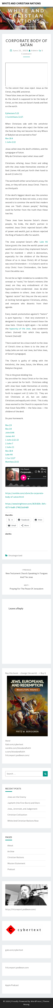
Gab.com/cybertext (14, 744)
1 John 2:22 (10, 142)
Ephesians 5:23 (12, 113)
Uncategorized (15, 555)
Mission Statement (16, 863)
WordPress (36, 1001)
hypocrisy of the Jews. (20, 328)
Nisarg (26, 1004)
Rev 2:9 (8, 425)
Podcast (11, 869)
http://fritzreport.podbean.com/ (20, 909)
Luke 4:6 (44, 241)
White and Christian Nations (21, 3)
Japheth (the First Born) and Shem (23, 802)
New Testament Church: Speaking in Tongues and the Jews (27, 573)
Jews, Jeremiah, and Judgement (22, 808)
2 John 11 (9, 447)
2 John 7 (9, 443)
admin (34, 50)
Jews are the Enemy (16, 797)
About (10, 845)
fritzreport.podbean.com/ (17, 755)
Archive (10, 851)
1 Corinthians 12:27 (14, 116)
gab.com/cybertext (14, 950)
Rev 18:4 (9, 138)
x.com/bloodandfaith (15, 751)
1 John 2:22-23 (12, 439)
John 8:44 (9, 432)
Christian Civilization (17, 814)
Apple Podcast (12, 985)
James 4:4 (9, 436)
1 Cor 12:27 (10, 458)
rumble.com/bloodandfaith (18, 748)
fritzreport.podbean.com (17, 967)
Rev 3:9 (8, 428)
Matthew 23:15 (12, 461)
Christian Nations (15, 857)
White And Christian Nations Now (22, 820)
